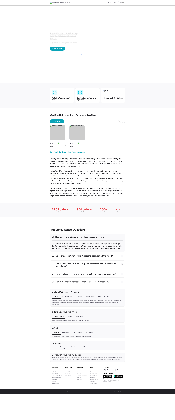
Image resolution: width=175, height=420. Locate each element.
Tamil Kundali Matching (66, 346)
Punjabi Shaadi (102, 359)
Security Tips (67, 373)
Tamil (73, 320)
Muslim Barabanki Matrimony (114, 300)
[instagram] (108, 370)
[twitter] (114, 370)
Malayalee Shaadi (72, 359)
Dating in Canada (65, 336)
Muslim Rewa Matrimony (72, 302)
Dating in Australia (56, 336)
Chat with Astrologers (95, 385)
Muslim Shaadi (88, 359)
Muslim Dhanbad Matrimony (58, 300)
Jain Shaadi (110, 357)
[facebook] (104, 370)
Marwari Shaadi (81, 359)
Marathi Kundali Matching (105, 346)
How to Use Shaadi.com (57, 375)
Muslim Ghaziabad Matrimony (72, 300)
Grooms (57, 121)
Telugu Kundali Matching (78, 346)
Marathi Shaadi (55, 357)
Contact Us (54, 381)
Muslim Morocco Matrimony (111, 302)
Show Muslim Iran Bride (58, 152)
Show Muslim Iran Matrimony (77, 152)
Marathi (58, 320)
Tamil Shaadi (109, 359)
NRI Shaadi (95, 359)
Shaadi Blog (80, 371)
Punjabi (62, 320)
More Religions (55, 304)
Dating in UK (73, 336)
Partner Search (55, 373)
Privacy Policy (68, 371)
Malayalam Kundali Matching (91, 346)
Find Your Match (57, 48)
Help (115, 2)
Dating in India (87, 336)
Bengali (53, 320)
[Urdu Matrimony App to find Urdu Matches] (107, 376)
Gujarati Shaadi (103, 357)
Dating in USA (80, 336)
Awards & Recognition (82, 375)
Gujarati (69, 320)
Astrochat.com (93, 383)
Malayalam (81, 320)
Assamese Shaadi (64, 357)
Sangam (92, 371)
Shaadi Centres (93, 373)
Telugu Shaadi (116, 359)
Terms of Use (67, 370)
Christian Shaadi (88, 357)
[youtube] (118, 370)
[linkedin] (111, 370)
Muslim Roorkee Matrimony (98, 302)
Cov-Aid (79, 377)
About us (110, 2)
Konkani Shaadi (63, 359)
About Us (79, 370)
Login (120, 2)
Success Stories (55, 383)
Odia (66, 320)
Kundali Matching (56, 346)
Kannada (87, 320)
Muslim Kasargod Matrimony (100, 300)
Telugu (76, 320)
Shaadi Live (92, 377)
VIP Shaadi (92, 370)
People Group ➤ (122, 391)
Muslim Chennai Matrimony (86, 300)
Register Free (54, 371)
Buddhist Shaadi (80, 357)
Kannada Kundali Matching (71, 348)
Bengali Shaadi (72, 357)
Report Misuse (68, 375)
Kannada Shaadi (118, 357)
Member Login (55, 370)
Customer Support (56, 379)
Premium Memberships (56, 377)
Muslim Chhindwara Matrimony (59, 302)
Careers (79, 373)
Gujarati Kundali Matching (58, 348)
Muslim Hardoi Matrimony (85, 302)
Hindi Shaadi (96, 357)
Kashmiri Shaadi (55, 359)
